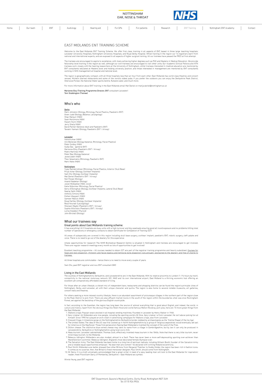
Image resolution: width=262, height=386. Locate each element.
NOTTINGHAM (133, 13)
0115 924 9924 (131, 381)
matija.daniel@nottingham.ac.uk (152, 86)
